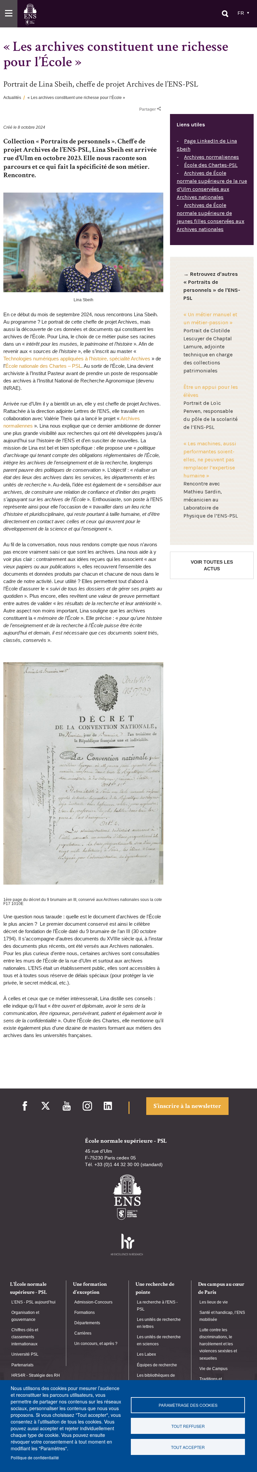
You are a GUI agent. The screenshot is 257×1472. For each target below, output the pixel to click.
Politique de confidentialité (35, 1457)
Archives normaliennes (211, 157)
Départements (87, 1323)
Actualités (12, 97)
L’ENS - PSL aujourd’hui (33, 1302)
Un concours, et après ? (95, 1343)
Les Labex (146, 1354)
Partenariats (22, 1365)
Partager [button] (147, 109)
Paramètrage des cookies (188, 1405)
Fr (241, 13)
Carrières (82, 1333)
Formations (84, 1312)
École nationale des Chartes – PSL (43, 366)
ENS (29, 14)
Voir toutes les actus (212, 565)
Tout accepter (188, 1447)
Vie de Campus (213, 1368)
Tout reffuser (188, 1426)
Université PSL (24, 1354)
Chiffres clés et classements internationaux (24, 1337)
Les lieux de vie (213, 1302)
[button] (8, 13)
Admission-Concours (93, 1302)
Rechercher (225, 14)
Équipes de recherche (157, 1365)
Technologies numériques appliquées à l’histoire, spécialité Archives (76, 358)
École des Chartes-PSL (211, 165)
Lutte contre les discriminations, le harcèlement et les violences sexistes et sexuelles (218, 1344)
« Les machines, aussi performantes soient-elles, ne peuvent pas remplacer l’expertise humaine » (209, 459)
